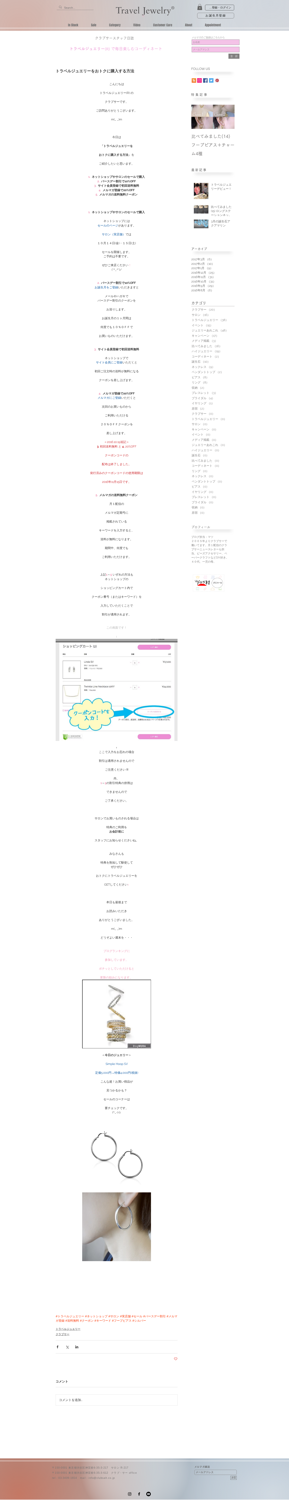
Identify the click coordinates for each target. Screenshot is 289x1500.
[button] (199, 7)
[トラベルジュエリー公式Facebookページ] (205, 80)
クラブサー (62, 1334)
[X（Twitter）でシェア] (67, 1347)
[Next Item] (228, 117)
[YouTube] (148, 1494)
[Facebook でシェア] (57, 1347)
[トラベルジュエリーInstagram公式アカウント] (199, 80)
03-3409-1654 (67, 1477)
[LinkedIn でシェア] (77, 1347)
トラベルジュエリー (68, 1328)
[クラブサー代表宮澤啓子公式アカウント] (211, 80)
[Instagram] (129, 1494)
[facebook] (139, 1494)
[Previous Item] (197, 117)
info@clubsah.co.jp (101, 1477)
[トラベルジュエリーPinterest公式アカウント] (217, 80)
